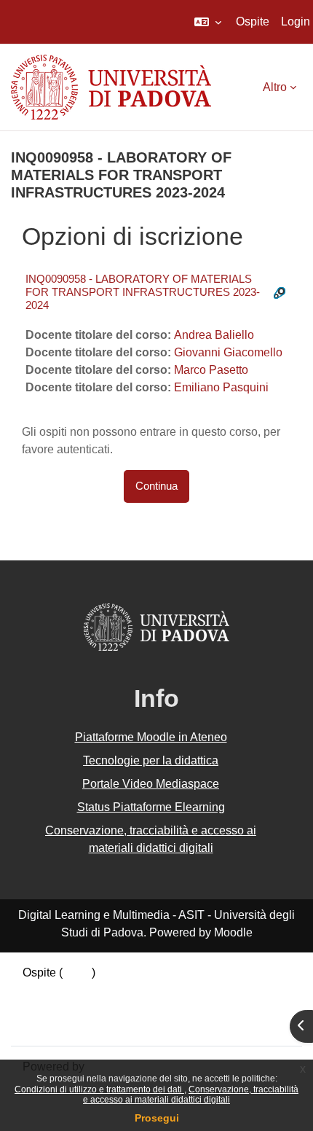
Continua (156, 486)
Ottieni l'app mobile (72, 1025)
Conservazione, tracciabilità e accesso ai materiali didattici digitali (190, 1094)
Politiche (45, 1007)
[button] (208, 22)
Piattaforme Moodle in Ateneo (151, 737)
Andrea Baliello (214, 335)
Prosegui (157, 1118)
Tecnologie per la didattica (150, 760)
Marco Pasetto (211, 370)
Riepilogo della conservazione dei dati (122, 990)
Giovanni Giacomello (228, 352)
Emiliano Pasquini (221, 387)
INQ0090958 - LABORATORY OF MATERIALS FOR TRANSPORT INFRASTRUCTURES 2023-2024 (142, 292)
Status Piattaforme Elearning (151, 807)
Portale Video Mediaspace (150, 784)
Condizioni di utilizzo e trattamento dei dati (99, 1089)
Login (295, 21)
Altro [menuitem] (275, 87)
